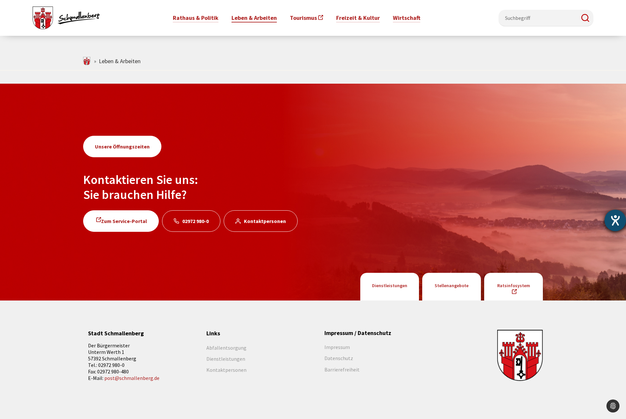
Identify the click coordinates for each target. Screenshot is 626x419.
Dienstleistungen (389, 285)
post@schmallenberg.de (131, 378)
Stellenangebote (452, 285)
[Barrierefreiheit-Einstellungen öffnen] (615, 220)
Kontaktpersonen (265, 221)
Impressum (337, 347)
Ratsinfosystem (513, 285)
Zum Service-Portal (124, 221)
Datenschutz (338, 358)
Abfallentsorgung (226, 347)
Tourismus (303, 17)
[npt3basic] (66, 17)
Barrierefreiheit (342, 369)
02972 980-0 (195, 221)
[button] (585, 17)
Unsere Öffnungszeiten (122, 146)
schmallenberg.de (87, 61)
